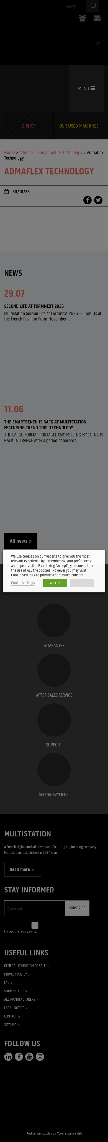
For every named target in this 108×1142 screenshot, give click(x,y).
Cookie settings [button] (23, 583)
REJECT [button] (82, 583)
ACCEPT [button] (55, 583)
